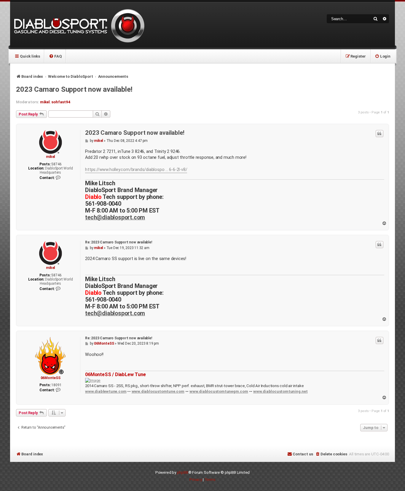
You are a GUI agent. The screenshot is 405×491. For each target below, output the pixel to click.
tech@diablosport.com (115, 217)
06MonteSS (50, 378)
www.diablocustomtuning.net (280, 391)
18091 (56, 385)
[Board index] (78, 25)
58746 (56, 164)
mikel (45, 102)
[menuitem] (55, 56)
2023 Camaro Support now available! (74, 89)
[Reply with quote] (379, 133)
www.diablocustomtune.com (158, 391)
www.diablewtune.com (105, 391)
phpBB (182, 472)
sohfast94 (60, 102)
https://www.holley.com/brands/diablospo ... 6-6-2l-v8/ (136, 169)
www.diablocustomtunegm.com (218, 391)
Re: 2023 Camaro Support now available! (118, 242)
